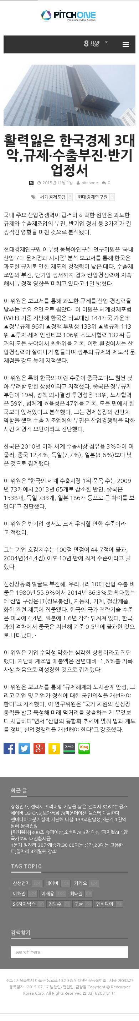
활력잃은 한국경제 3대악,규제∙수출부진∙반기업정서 (69, 155)
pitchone (90, 183)
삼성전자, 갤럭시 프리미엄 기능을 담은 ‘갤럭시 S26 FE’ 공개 (69, 807)
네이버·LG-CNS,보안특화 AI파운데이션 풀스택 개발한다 (65, 813)
